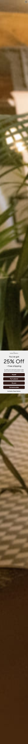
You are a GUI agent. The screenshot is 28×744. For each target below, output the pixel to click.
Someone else (14, 387)
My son (14, 383)
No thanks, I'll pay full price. (14, 391)
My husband (14, 379)
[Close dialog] (26, 2)
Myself (14, 375)
